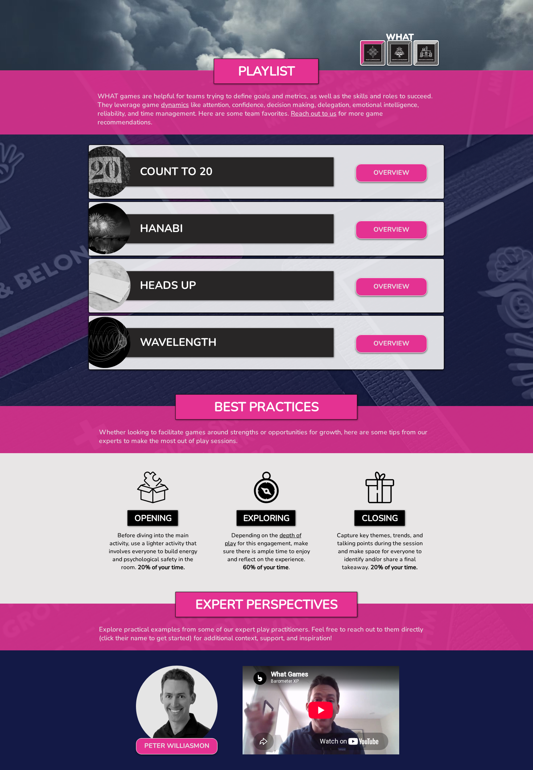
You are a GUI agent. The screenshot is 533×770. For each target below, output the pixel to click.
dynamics (175, 104)
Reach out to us (313, 113)
